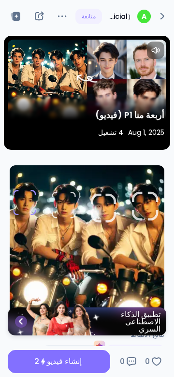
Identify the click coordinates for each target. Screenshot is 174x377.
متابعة (89, 16)
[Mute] (155, 50)
